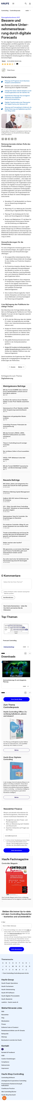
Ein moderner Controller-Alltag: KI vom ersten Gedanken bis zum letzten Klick (15, 525)
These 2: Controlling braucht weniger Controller (15, 444)
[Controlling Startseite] (5, 3)
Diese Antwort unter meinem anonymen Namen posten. (17, 592)
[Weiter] (29, 653)
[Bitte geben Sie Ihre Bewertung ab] (12, 64)
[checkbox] (2, 592)
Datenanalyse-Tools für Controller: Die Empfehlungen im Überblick (15, 517)
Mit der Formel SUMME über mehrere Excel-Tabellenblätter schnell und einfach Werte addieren (15, 391)
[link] (4, 10)
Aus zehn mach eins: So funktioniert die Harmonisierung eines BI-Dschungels (16, 560)
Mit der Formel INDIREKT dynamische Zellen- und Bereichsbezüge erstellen (15, 467)
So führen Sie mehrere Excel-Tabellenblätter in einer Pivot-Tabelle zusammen (16, 400)
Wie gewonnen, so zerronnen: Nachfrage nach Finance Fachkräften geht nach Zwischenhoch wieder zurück (16, 550)
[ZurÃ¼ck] (25, 653)
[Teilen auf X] (5, 139)
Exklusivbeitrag (9, 647)
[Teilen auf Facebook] (9, 139)
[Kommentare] (17, 64)
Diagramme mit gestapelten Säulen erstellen (14, 417)
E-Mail (3, 922)
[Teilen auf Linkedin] (15, 139)
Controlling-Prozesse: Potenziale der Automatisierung (15, 425)
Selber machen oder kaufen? (12, 542)
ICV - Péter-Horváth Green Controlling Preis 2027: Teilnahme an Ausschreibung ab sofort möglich (16, 508)
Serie (3, 61)
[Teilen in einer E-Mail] (2, 139)
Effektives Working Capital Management (16, 492)
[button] (8, 597)
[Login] (30, 3)
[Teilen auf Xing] (12, 139)
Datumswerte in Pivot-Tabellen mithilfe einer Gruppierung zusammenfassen (15, 409)
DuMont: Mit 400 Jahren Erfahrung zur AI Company (15, 499)
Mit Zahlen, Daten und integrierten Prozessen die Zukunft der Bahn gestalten (16, 484)
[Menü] (13, 3)
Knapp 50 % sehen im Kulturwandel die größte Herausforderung (17, 348)
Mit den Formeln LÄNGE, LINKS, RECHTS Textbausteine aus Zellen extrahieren (14, 434)
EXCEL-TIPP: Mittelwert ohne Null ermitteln (14, 458)
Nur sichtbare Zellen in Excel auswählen (16, 451)
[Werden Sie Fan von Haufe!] (2, 1049)
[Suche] (25, 3)
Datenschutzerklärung (15, 933)
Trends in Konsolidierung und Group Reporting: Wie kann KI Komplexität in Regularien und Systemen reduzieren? (16, 534)
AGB (27, 930)
